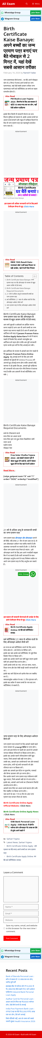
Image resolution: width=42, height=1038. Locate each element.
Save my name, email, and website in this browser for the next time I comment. (21, 928)
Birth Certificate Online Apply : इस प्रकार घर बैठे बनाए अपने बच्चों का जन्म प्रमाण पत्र (20, 849)
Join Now (35, 12)
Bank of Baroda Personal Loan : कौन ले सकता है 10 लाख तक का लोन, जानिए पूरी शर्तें (20, 979)
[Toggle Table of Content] (33, 276)
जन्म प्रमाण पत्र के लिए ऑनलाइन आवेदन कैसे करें (21, 306)
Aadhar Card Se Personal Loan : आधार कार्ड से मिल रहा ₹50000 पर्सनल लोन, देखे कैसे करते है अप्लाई (20, 1001)
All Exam (8, 4)
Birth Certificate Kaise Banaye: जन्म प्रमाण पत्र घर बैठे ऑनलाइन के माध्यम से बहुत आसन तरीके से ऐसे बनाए (21, 282)
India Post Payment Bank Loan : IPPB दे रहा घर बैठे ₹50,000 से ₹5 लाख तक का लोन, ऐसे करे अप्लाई (20, 1011)
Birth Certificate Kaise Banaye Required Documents (18, 289)
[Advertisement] (21, 154)
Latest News (12, 842)
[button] (26, 3)
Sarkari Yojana (13, 838)
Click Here (29, 206)
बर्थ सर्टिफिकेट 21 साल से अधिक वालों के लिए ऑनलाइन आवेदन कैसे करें (21, 300)
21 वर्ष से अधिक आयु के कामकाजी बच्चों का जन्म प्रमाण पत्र (20, 295)
